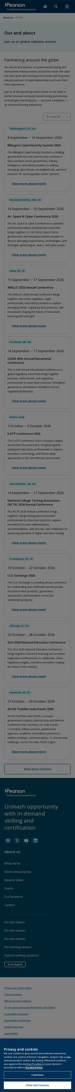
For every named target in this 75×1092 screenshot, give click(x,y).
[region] (37, 1065)
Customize (37, 1074)
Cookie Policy (34, 1067)
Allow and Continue (37, 1085)
